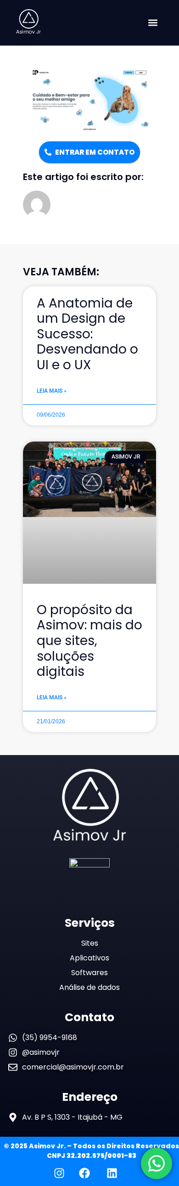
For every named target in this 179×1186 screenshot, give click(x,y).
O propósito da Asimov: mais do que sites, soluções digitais (89, 640)
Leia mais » (52, 391)
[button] (153, 22)
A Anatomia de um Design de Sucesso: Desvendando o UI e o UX (87, 334)
